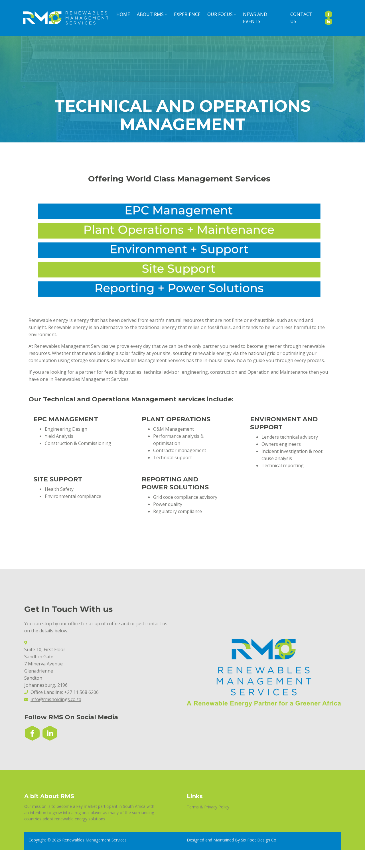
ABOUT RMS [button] (150, 14)
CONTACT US (301, 17)
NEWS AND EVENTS (255, 17)
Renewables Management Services (94, 840)
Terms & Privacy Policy (208, 807)
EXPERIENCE (187, 14)
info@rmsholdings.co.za (56, 699)
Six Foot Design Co (258, 840)
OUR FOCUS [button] (220, 14)
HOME (123, 14)
